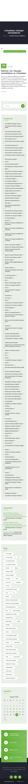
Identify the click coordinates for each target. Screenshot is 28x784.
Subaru (7, 449)
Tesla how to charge (10, 663)
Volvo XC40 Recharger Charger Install (13, 483)
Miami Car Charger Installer (12, 371)
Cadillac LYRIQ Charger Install (13, 173)
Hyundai (7, 325)
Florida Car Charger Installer (12, 285)
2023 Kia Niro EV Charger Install (13, 147)
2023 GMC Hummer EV (11, 145)
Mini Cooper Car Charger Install (13, 374)
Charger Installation (10, 193)
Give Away (7, 298)
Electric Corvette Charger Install (13, 255)
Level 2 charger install (11, 635)
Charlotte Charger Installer (12, 198)
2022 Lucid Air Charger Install (13, 134)
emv (7, 592)
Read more (3, 91)
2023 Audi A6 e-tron (10, 138)
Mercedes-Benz (9, 365)
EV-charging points (10, 275)
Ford (6, 287)
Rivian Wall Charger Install (12, 438)
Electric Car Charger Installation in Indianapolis (14, 234)
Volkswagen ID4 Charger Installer (14, 480)
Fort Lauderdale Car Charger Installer (12, 290)
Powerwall (7, 418)
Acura (6, 161)
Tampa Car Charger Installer (12, 452)
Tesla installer (9, 667)
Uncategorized (9, 475)
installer (8, 624)
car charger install (10, 560)
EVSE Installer (8, 278)
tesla (7, 656)
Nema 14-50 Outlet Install (11, 389)
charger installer (10, 575)
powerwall (17, 642)
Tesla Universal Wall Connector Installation (13, 462)
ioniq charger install (10, 628)
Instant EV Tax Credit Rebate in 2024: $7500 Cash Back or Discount (15, 345)
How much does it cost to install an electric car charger (14, 315)
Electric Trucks (9, 259)
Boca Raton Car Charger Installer (13, 171)
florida (7, 596)
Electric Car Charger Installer (12, 244)
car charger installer (10, 178)
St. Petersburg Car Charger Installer (14, 445)
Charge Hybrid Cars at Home (12, 190)
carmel (7, 568)
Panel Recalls (8, 401)
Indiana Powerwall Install (11, 333)
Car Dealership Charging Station (13, 183)
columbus (18, 582)
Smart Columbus (9, 440)
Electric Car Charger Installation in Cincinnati (14, 223)
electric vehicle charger (11, 589)
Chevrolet (7, 203)
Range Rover (8, 433)
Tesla (6, 454)
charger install (9, 571)
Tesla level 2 (9, 671)
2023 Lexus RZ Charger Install (13, 150)
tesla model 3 (9, 674)
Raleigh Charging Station (11, 431)
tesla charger (17, 656)
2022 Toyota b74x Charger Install (13, 136)
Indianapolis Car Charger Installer (14, 338)
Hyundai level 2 (9, 617)
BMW (6, 169)
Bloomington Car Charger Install (13, 166)
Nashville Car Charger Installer (13, 381)
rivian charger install (11, 649)
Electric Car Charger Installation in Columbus (15, 51)
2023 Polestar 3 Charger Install (13, 152)
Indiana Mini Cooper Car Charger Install (14, 328)
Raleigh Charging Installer (12, 428)
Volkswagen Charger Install (12, 477)
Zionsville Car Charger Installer (13, 495)
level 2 (7, 631)
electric (7, 585)
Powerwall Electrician (10, 421)
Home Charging (9, 307)
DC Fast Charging (9, 218)
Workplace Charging (10, 493)
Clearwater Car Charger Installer (13, 213)
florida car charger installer (12, 603)
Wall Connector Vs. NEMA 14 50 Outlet (13, 488)
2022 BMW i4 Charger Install (12, 123)
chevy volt (8, 582)
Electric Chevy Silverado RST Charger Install (12, 250)
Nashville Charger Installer (12, 384)
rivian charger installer (11, 653)
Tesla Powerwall (9, 457)
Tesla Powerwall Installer (11, 459)
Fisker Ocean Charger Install (12, 282)
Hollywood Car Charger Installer (13, 305)
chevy (17, 578)
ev (14, 592)
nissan (7, 642)
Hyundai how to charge (11, 614)
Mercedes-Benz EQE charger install (14, 367)
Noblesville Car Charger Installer (13, 394)
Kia (6, 355)
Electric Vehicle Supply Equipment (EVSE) (14, 262)
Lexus (6, 357)
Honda (7, 310)
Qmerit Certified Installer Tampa (13, 423)
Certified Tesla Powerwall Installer (14, 188)
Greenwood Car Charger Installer (14, 302)
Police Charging (9, 408)
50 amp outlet (9, 557)
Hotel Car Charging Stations (12, 312)
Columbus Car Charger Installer (13, 215)
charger (17, 568)
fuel (7, 610)
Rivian (6, 435)
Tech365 (22, 781)
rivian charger (9, 646)
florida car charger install (12, 600)
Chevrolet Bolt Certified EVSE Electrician (12, 206)
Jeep (6, 352)
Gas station (8, 295)
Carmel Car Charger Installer (12, 186)
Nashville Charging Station (12, 386)
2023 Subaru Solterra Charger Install (14, 155)
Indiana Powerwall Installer (12, 336)
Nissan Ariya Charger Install (12, 391)
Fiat (6, 280)
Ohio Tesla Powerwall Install (12, 396)
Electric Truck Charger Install (13, 257)
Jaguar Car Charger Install (12, 350)
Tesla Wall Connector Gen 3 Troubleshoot (12, 467)
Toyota (7, 472)
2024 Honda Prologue (11, 159)
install (18, 621)
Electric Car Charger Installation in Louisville (14, 239)
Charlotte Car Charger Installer (13, 195)
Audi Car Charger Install (11, 164)
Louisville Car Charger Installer (13, 360)
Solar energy (8, 443)
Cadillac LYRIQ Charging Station (13, 176)
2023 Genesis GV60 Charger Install (14, 141)
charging (8, 578)
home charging (16, 610)
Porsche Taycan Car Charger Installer (12, 414)
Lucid (6, 362)
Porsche (7, 411)
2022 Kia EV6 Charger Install (12, 131)
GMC (6, 300)
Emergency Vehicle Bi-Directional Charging (14, 270)
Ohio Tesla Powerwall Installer (13, 398)
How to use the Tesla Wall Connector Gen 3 (14, 321)
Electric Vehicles (9, 267)
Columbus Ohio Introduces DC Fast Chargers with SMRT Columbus (12, 534)
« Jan (5, 720)
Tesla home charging (11, 660)
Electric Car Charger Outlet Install (14, 247)
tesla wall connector (10, 678)
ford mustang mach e (11, 607)
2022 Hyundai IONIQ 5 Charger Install (13, 126)
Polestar (7, 406)
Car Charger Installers (11, 181)
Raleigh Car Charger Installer (12, 426)
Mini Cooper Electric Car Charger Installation (13, 377)
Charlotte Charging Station (12, 200)
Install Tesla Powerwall (11, 342)
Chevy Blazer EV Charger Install (13, 210)
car (18, 557)
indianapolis (9, 621)
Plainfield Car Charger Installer (13, 403)
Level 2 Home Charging (11, 639)
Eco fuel (7, 220)
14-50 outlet (8, 553)
